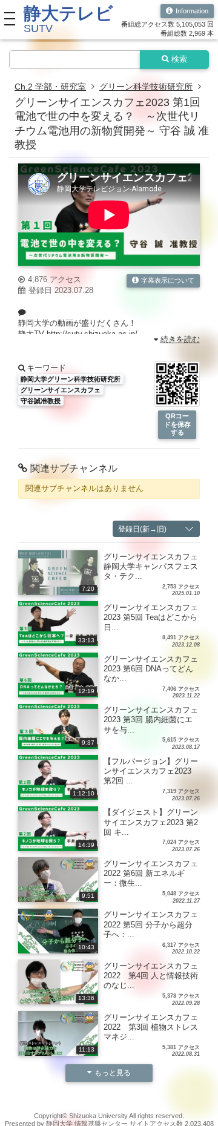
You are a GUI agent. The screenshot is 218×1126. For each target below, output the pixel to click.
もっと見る (112, 1072)
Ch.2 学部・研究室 (50, 86)
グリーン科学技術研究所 (146, 86)
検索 (179, 59)
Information (192, 11)
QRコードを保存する (177, 424)
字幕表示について (167, 280)
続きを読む (180, 339)
